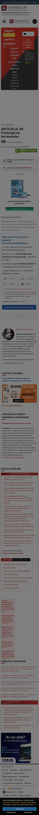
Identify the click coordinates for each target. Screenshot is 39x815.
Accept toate (20, 809)
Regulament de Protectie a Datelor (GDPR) (17, 802)
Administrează (11, 812)
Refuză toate (28, 812)
